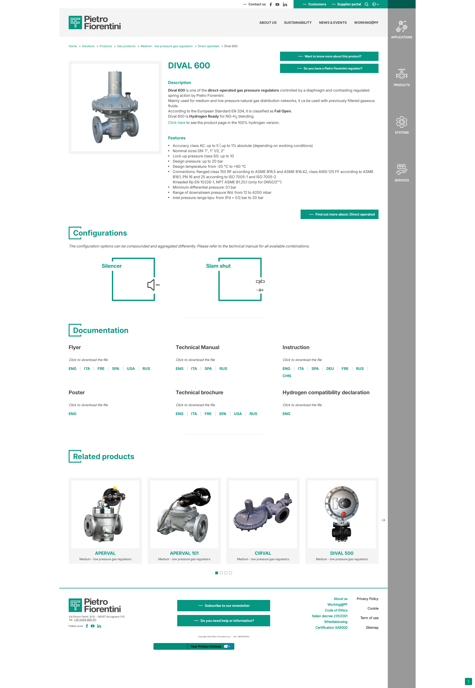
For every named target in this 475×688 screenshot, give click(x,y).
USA (131, 368)
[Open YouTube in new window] (277, 4)
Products (402, 85)
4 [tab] (230, 573)
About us (268, 23)
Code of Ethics (336, 610)
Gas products (126, 46)
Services (402, 180)
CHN (287, 376)
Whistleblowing (336, 622)
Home (73, 46)
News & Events (333, 23)
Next (383, 520)
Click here (176, 122)
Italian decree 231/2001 (330, 616)
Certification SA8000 (331, 627)
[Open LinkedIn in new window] (285, 4)
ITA (87, 368)
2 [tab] (221, 573)
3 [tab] (226, 573)
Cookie (373, 608)
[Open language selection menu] (375, 4)
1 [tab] (216, 573)
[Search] (366, 4)
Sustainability (298, 23)
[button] (223, 605)
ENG (72, 368)
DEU (330, 368)
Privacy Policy (368, 599)
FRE (101, 368)
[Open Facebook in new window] (271, 4)
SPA (115, 368)
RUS (146, 368)
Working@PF (366, 23)
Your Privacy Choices (206, 646)
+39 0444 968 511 (85, 619)
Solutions (88, 46)
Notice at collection (170, 646)
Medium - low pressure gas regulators (167, 46)
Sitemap (372, 627)
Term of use (369, 618)
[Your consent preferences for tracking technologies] (468, 681)
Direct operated (208, 46)
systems (402, 132)
